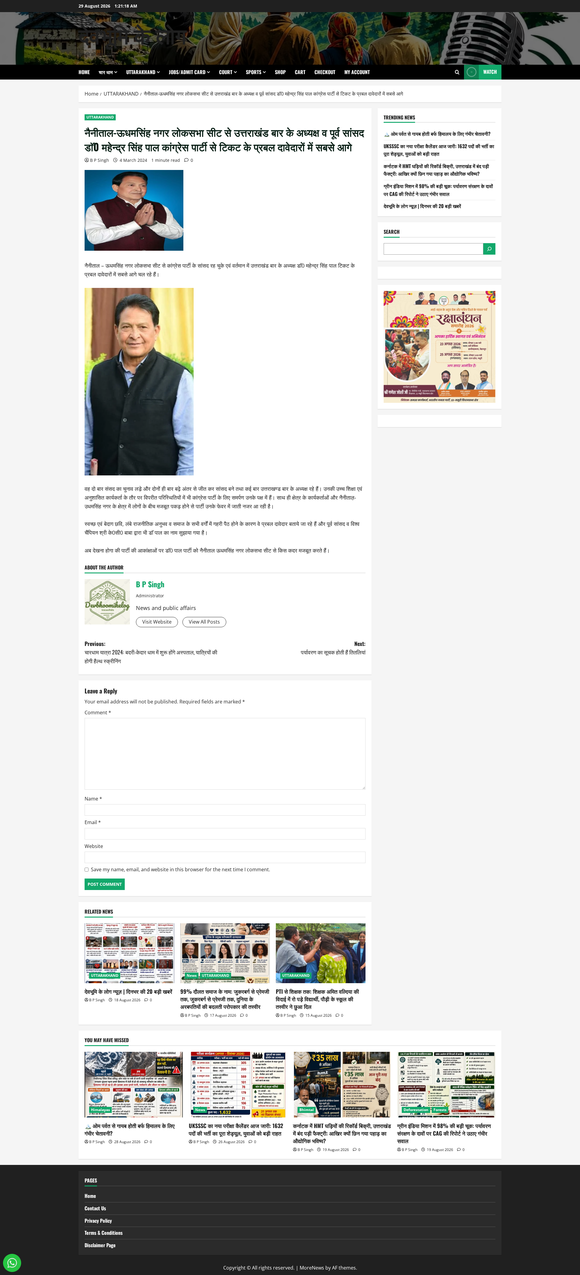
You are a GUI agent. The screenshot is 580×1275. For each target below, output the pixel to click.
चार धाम (106, 72)
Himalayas (100, 1109)
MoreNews (312, 1267)
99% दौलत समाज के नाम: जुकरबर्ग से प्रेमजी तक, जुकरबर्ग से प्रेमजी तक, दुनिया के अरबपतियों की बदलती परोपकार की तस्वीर (224, 998)
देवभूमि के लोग (132, 34)
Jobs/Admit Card (187, 72)
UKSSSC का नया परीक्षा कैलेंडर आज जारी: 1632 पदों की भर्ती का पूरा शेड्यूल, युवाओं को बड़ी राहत (439, 150)
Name (93, 798)
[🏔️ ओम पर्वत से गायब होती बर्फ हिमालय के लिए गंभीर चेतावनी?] (134, 1084)
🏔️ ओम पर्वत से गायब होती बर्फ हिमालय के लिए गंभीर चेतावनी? (437, 133)
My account (357, 72)
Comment (98, 712)
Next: (333, 648)
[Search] (489, 249)
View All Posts (204, 621)
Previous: (151, 652)
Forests (439, 1109)
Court (225, 72)
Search (392, 231)
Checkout (324, 72)
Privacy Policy (98, 1220)
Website (94, 846)
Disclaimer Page (100, 1245)
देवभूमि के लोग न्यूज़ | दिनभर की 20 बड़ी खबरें (128, 991)
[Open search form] (457, 72)
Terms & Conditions (104, 1232)
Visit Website (157, 621)
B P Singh (99, 160)
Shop (280, 72)
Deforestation (416, 1109)
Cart (300, 72)
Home (84, 72)
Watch (490, 71)
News (192, 975)
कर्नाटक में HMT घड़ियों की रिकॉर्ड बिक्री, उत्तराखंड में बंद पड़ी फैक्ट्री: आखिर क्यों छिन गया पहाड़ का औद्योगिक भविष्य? (436, 170)
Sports (253, 72)
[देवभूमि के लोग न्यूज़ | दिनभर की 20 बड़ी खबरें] (129, 953)
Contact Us (95, 1208)
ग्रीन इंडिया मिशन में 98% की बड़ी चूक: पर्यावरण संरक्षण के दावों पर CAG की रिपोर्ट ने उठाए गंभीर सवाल (438, 189)
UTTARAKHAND (140, 72)
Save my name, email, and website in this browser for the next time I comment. (180, 869)
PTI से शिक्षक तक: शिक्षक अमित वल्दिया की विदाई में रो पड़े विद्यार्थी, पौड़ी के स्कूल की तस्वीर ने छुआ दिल (317, 998)
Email (93, 822)
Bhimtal (306, 1109)
